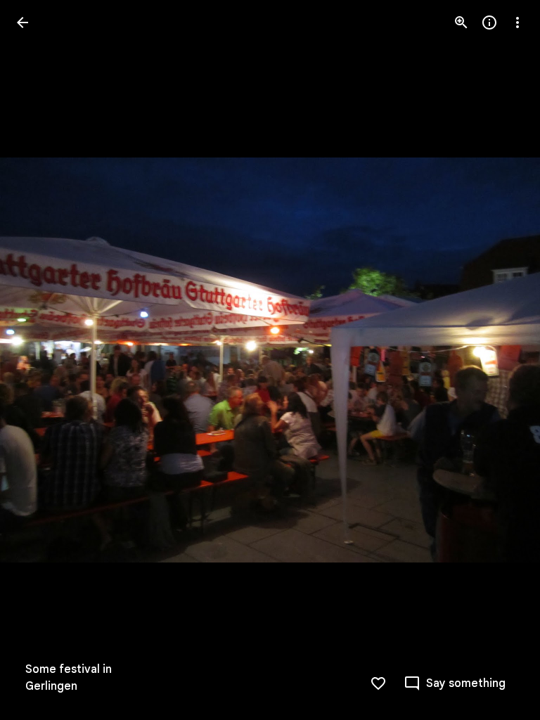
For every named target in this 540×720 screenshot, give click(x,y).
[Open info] (489, 22)
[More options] (517, 22)
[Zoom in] (461, 22)
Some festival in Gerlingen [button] (68, 677)
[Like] (378, 683)
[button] (39, 360)
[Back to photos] (22, 22)
